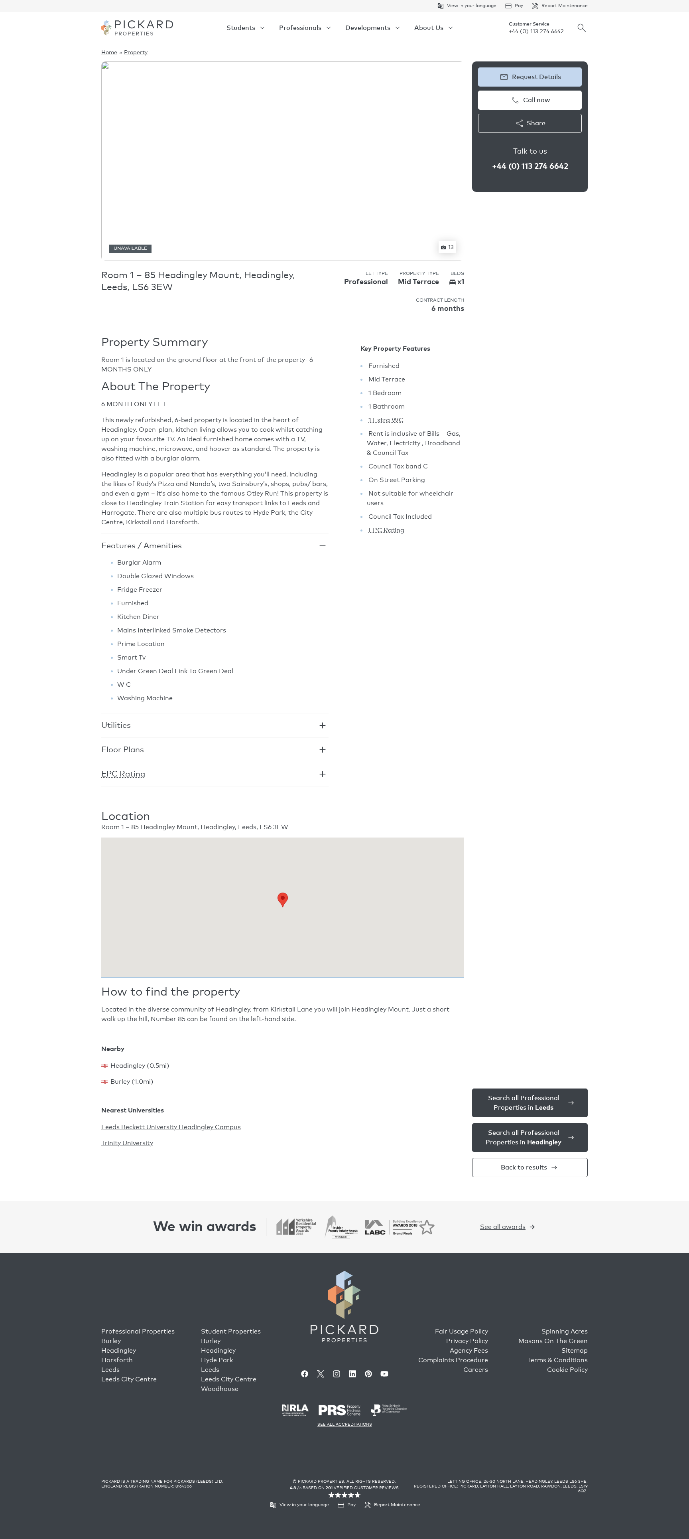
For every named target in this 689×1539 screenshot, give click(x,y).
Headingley (118, 1350)
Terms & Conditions (557, 1360)
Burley (111, 1341)
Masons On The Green (553, 1341)
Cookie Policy (567, 1370)
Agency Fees (469, 1350)
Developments (367, 28)
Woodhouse (219, 1389)
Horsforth (117, 1360)
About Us (428, 28)
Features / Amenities (141, 546)
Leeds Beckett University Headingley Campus (171, 1127)
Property (136, 52)
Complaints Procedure (453, 1360)
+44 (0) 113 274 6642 (536, 31)
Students (240, 28)
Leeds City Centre (129, 1379)
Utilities (116, 725)
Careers (475, 1370)
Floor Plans (122, 750)
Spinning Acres (564, 1331)
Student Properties (231, 1331)
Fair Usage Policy (461, 1331)
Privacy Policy (467, 1341)
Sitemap (574, 1350)
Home (109, 52)
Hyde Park (217, 1360)
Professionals (300, 28)
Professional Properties (138, 1331)
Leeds (110, 1370)
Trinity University (127, 1143)
